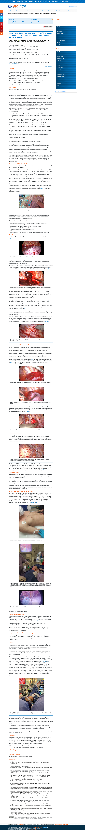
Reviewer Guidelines (60, 76)
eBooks (33, 10)
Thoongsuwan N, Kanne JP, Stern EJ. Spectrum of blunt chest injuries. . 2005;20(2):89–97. (30, 793)
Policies (49, 10)
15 (30, 410)
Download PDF (49, 66)
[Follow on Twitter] (1, 17)
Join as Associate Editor (61, 74)
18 (26, 440)
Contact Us (62, 1)
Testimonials (30, 1)
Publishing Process (60, 78)
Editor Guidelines (60, 67)
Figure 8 (37, 438)
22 (37, 620)
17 (25, 440)
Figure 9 (10, 499)
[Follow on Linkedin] (1, 20)
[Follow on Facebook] (1, 14)
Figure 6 (11, 362)
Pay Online (45, 1)
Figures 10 (33, 502)
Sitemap (66, 1)
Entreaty (58, 87)
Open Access (18, 10)
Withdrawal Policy (60, 83)
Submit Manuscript (60, 51)
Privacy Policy (35, 829)
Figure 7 (27, 411)
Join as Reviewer (59, 81)
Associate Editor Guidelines (61, 69)
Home (11, 10)
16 (24, 477)
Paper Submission (20, 1)
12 (47, 661)
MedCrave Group (20, 824)
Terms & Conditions (60, 63)
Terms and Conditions (30, 829)
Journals (26, 10)
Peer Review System (60, 58)
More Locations (45, 827)
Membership (58, 10)
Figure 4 (47, 321)
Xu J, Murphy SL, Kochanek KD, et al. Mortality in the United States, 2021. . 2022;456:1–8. (30, 761)
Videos (35, 1)
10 (13, 238)
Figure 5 (32, 359)
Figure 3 (47, 268)
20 (15, 482)
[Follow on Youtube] (1, 27)
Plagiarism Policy (60, 56)
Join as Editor (59, 72)
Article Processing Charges (53, 1)
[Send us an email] (1, 33)
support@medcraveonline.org (37, 827)
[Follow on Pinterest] (1, 24)
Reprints (40, 1)
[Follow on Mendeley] (1, 30)
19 (43, 469)
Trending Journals (68, 10)
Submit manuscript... (12, 16)
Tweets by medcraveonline (60, 91)
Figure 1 (41, 188)
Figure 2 (10, 238)
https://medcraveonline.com (59, 824)
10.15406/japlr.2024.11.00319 (14, 63)
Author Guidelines (60, 54)
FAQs (26, 1)
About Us (13, 1)
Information (41, 10)
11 (18, 313)
